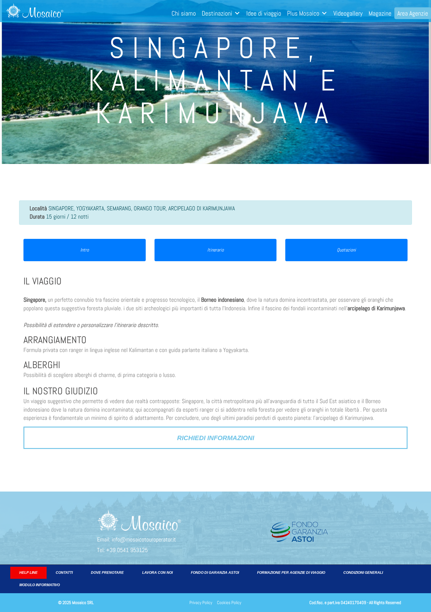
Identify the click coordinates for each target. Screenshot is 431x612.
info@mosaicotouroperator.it (144, 539)
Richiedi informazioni (215, 438)
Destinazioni (217, 13)
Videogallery (348, 13)
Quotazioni (346, 250)
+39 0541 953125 (127, 550)
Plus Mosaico (303, 13)
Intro (84, 250)
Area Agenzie (412, 13)
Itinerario (215, 250)
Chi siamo (184, 13)
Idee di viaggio (263, 13)
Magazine (380, 13)
